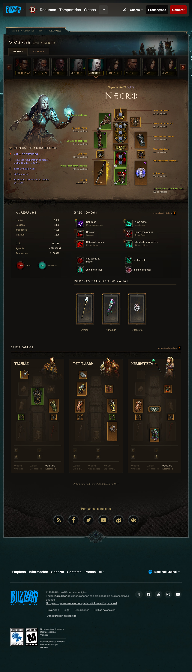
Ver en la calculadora (162, 213)
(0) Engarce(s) (21, 174)
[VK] (133, 520)
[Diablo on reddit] (118, 520)
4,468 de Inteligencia (24, 168)
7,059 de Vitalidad (26, 154)
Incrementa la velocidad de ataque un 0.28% (31, 181)
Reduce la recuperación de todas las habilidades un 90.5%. (31, 162)
